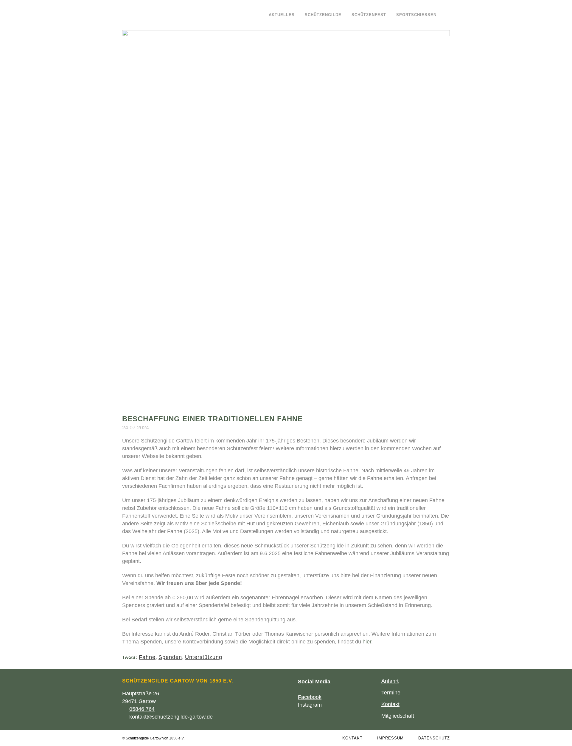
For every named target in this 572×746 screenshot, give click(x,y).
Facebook (309, 697)
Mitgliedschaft (397, 716)
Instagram (310, 705)
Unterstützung (203, 657)
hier (367, 642)
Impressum (390, 738)
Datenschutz (434, 738)
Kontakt (390, 704)
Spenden (170, 657)
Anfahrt (390, 681)
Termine (390, 693)
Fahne (147, 657)
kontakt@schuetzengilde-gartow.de (171, 717)
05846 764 (142, 709)
